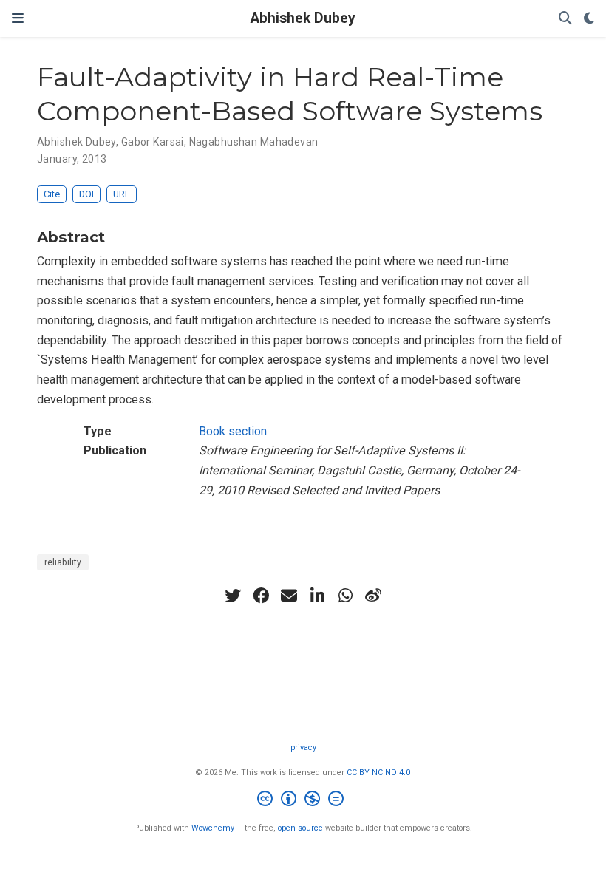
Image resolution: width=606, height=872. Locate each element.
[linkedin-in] (317, 596)
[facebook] (261, 596)
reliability (62, 562)
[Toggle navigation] (18, 18)
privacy (303, 747)
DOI (86, 194)
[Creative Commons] (303, 800)
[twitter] (233, 596)
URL (121, 194)
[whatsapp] (345, 596)
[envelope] (289, 596)
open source (300, 828)
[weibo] (373, 596)
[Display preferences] (589, 18)
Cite (52, 194)
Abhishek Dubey (303, 18)
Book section (233, 431)
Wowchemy (212, 828)
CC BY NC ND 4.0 (378, 772)
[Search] (565, 18)
